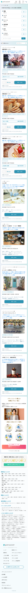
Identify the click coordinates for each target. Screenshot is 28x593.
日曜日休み (3, 537)
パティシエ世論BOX (16, 560)
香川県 (9, 489)
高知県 (16, 489)
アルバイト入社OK (18, 534)
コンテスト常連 (21, 516)
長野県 (3, 485)
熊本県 (18, 491)
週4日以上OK (10, 522)
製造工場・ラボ (11, 510)
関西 (2, 473)
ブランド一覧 (6, 560)
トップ (2, 5)
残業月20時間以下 (4, 519)
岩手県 (19, 480)
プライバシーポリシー (6, 585)
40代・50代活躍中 (11, 534)
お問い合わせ (4, 579)
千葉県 (14, 475)
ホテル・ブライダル (17, 507)
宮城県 (12, 480)
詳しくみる (20, 82)
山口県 (20, 487)
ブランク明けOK (4, 534)
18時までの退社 (11, 519)
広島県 (6, 487)
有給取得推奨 (9, 537)
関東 (2, 475)
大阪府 (6, 473)
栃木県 (24, 475)
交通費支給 (8, 525)
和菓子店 (16, 510)
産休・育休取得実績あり (16, 537)
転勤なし (3, 528)
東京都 (6, 475)
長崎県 (15, 491)
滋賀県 (13, 473)
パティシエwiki (15, 558)
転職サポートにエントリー (14, 446)
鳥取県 (16, 487)
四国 (2, 489)
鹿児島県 (6, 492)
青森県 (15, 480)
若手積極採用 (4, 531)
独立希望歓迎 (14, 531)
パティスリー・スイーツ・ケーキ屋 (7, 507)
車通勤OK (7, 528)
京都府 (16, 473)
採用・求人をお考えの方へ (14, 566)
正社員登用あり (14, 525)
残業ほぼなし (22, 519)
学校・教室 (20, 510)
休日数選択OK (23, 537)
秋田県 (22, 480)
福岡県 (8, 491)
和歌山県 (23, 473)
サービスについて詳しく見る (14, 450)
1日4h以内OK (16, 522)
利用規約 (3, 582)
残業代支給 (3, 525)
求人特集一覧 (6, 558)
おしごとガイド (15, 555)
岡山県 (9, 487)
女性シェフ (10, 516)
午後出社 (16, 519)
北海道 (8, 480)
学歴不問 (8, 531)
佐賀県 (11, 491)
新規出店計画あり (4, 516)
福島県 (6, 482)
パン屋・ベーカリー (5, 510)
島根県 (13, 487)
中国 (2, 487)
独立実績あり (16, 516)
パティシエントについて (7, 571)
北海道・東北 (4, 480)
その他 (6, 498)
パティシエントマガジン (17, 552)
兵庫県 (9, 473)
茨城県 (21, 475)
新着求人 (5, 552)
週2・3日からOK (4, 522)
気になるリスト (6, 563)
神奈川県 (9, 475)
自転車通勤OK (18, 528)
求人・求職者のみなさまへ (7, 588)
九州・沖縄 (3, 491)
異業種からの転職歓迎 (20, 531)
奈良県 (20, 473)
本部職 (3, 498)
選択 (24, 11)
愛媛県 (6, 489)
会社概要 (3, 574)
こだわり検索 (6, 555)
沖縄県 (10, 492)
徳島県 (13, 489)
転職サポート (14, 550)
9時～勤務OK (22, 522)
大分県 (22, 491)
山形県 (3, 482)
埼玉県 (17, 475)
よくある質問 (4, 577)
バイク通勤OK (12, 528)
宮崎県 (3, 492)
